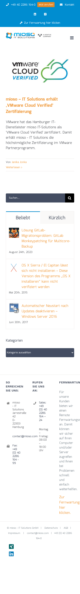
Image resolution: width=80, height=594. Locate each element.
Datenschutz (51, 528)
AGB (66, 528)
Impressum (14, 533)
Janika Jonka (19, 162)
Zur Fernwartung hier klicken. (69, 505)
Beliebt (23, 218)
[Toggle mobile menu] (72, 38)
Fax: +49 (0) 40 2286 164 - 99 (16, 454)
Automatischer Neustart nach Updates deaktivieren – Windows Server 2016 (45, 311)
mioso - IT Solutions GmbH (24, 528)
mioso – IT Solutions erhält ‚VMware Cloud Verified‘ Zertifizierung (32, 105)
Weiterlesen (13, 167)
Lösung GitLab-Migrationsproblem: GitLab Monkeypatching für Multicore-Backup (46, 238)
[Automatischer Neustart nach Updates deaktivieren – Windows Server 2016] (14, 306)
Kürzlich (57, 218)
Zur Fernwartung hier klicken (42, 23)
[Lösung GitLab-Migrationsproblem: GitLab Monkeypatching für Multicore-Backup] (14, 230)
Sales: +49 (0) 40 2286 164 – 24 (43, 411)
